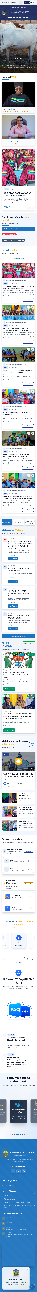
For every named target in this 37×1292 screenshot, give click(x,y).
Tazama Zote (29, 851)
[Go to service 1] (11, 1134)
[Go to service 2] (13, 1134)
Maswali (5, 2)
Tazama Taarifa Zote (12, 229)
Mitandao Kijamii (15, 2)
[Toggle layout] (27, 1268)
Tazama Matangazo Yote (18, 636)
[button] (18, 1039)
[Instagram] (18, 1171)
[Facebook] (13, 1171)
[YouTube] (24, 1171)
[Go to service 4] (17, 1134)
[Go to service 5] (19, 1134)
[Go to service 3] (15, 1134)
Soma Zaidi (9, 206)
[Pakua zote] (28, 860)
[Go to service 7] (23, 1134)
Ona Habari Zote (18, 258)
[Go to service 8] (25, 1134)
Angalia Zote (28, 643)
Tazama (14, 559)
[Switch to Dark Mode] (21, 3)
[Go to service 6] (21, 1134)
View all (32, 744)
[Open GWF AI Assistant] (32, 1287)
